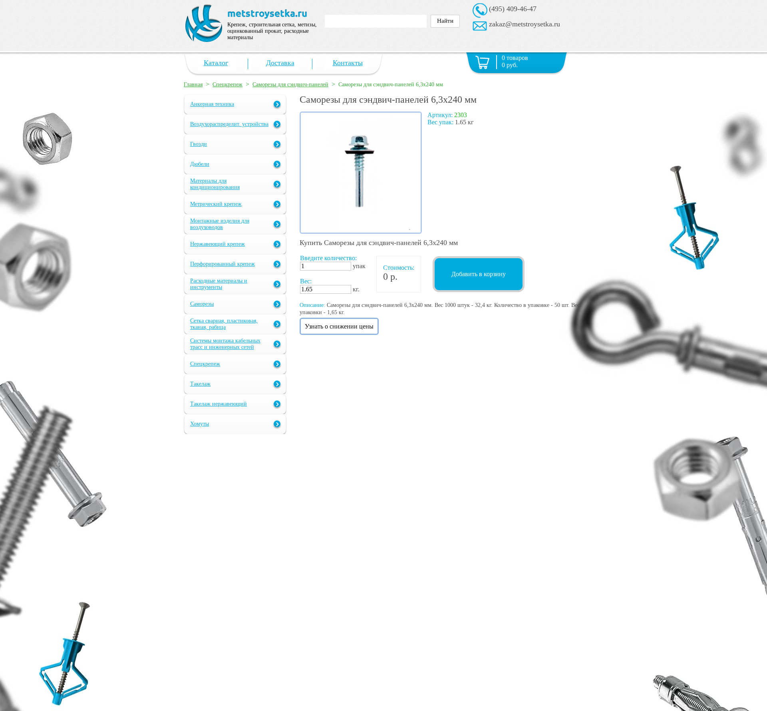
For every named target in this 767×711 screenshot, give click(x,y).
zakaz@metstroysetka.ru (524, 24)
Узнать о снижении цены (339, 326)
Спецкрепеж (227, 85)
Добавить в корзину (478, 274)
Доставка (280, 63)
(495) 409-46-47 (513, 9)
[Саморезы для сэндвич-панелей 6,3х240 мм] (361, 231)
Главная (193, 85)
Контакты (348, 63)
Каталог (216, 63)
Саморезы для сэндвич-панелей (290, 85)
